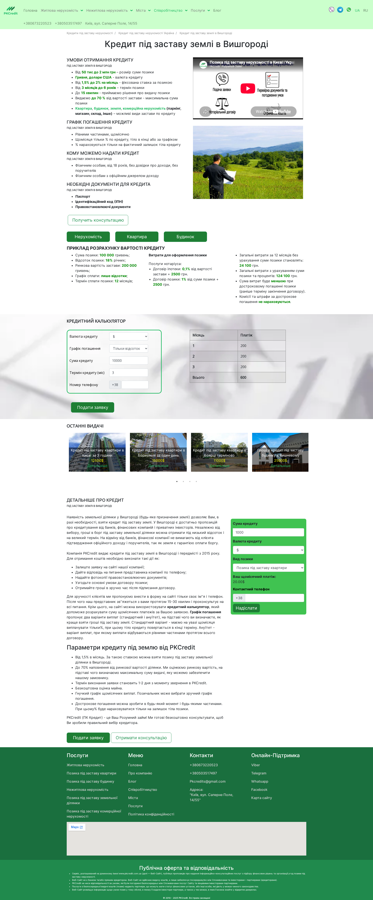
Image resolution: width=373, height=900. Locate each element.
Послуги (198, 10)
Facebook (259, 789)
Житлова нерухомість (59, 10)
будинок (101, 108)
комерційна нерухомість (144, 108)
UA (357, 10)
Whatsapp (259, 781)
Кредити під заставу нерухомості (90, 33)
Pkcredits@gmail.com (208, 781)
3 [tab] (190, 481)
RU (365, 10)
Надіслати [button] (246, 608)
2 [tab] (183, 481)
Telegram (258, 773)
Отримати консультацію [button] (141, 737)
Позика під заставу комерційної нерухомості (94, 813)
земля (115, 108)
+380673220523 (37, 23)
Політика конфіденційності (151, 814)
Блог (217, 10)
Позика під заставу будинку (90, 781)
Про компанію (140, 773)
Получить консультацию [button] (98, 220)
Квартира (83, 108)
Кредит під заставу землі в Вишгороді (206, 33)
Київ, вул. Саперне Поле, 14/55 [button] (111, 23)
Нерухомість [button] (88, 236)
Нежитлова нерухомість (107, 10)
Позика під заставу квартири (91, 773)
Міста (141, 10)
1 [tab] (177, 481)
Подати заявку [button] (92, 407)
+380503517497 (68, 23)
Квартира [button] (137, 236)
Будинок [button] (185, 236)
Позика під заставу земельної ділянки (92, 800)
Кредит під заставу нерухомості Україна (146, 33)
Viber (255, 765)
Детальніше (97, 465)
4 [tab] (196, 481)
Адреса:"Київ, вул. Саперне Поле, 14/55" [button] (211, 794)
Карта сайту (261, 798)
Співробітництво (168, 10)
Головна (30, 10)
